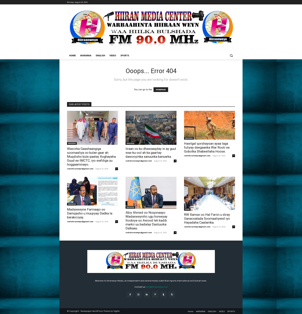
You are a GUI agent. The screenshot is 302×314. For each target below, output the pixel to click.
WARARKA (72, 143)
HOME (187, 209)
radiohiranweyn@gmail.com (80, 168)
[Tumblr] (163, 295)
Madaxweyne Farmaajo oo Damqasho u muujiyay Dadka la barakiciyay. (89, 213)
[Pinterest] (155, 295)
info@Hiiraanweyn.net (157, 287)
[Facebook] (130, 295)
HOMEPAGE (161, 90)
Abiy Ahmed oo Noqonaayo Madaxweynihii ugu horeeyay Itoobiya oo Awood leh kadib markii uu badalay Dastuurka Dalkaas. (146, 220)
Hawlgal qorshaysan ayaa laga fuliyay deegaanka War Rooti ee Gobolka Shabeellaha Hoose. (207, 147)
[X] (172, 295)
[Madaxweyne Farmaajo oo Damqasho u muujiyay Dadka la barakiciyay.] (92, 191)
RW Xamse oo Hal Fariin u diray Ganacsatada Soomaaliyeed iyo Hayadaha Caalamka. (207, 218)
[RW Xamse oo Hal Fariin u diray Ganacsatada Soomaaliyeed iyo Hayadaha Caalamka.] (209, 194)
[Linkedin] (147, 295)
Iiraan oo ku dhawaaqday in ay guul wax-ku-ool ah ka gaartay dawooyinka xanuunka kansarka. (151, 152)
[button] (231, 55)
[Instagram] (138, 295)
